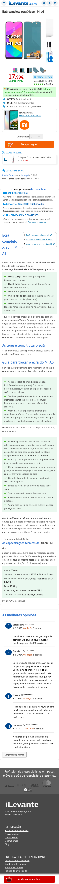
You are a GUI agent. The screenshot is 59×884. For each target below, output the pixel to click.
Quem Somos (11, 840)
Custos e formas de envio (17, 860)
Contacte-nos (11, 837)
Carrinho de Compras (55, 3)
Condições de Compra (15, 863)
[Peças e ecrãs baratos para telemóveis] (22, 4)
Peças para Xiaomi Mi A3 (30, 115)
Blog (7, 844)
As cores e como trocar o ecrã (39, 239)
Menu (4, 3)
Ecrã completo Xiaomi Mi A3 (39, 235)
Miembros (49, 3)
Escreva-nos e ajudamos (37, 222)
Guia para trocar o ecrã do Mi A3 (40, 244)
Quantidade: (23, 136)
